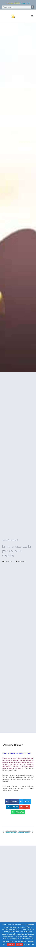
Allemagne (23, 3)
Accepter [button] (11, 944)
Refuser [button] (19, 944)
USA (28, 3)
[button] (32, 16)
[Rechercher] (32, 7)
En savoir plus (29, 944)
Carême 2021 (22, 561)
